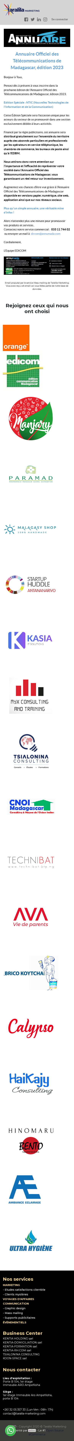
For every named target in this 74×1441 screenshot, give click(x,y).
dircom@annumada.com (45, 233)
